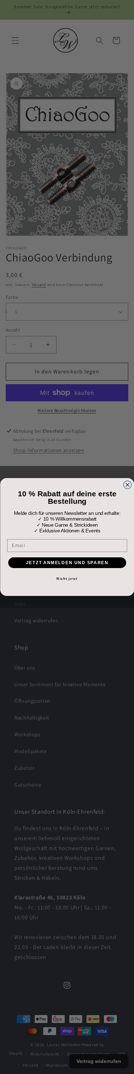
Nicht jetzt (67, 579)
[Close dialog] (127, 485)
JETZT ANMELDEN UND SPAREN (67, 562)
